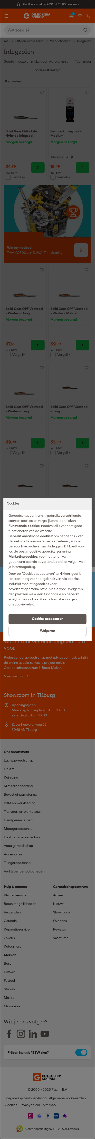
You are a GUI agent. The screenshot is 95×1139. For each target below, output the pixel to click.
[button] (47, 619)
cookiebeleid (25, 604)
